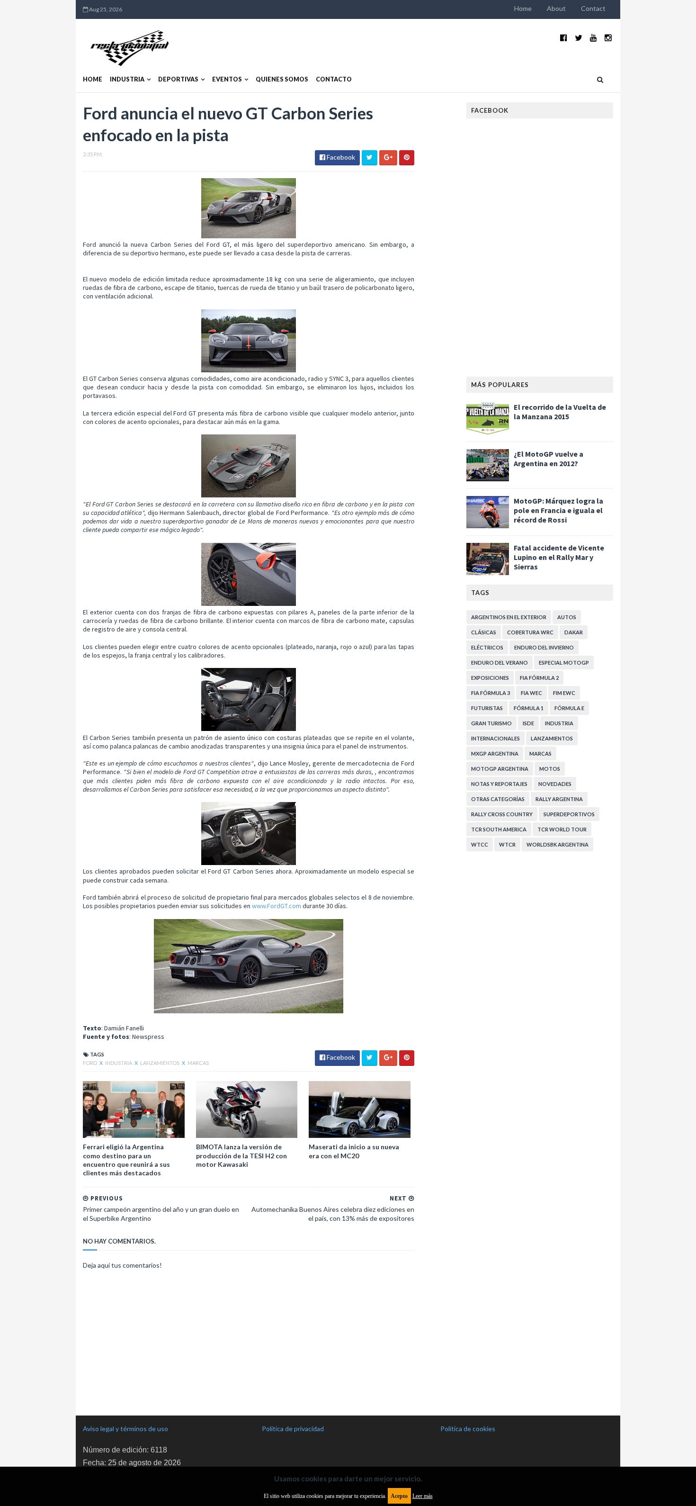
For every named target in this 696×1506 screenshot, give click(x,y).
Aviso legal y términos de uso (125, 1429)
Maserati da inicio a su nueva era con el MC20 (354, 1151)
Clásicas (483, 632)
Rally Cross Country (502, 814)
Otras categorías (498, 799)
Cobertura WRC (530, 632)
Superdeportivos (569, 814)
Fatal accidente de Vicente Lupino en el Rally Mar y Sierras (559, 557)
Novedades (554, 784)
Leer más (422, 1496)
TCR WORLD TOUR (562, 829)
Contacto (334, 79)
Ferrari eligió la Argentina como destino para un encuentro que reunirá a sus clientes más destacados (126, 1160)
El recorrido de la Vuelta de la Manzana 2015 (560, 411)
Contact (593, 8)
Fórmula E (569, 708)
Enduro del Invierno (544, 647)
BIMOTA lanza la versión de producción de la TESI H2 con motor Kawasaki (241, 1155)
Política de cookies (467, 1429)
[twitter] (578, 37)
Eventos (227, 79)
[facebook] (564, 37)
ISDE (528, 723)
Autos (566, 617)
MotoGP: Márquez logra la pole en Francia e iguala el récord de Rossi (558, 510)
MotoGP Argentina (499, 769)
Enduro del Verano (499, 662)
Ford (90, 1063)
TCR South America (498, 829)
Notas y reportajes (499, 784)
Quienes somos (282, 79)
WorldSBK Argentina (557, 844)
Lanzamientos (160, 1063)
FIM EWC (564, 693)
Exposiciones (490, 678)
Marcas (198, 1063)
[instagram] (608, 37)
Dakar (573, 632)
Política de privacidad (293, 1429)
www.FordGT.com (276, 906)
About (556, 8)
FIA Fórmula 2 (539, 678)
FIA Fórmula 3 (490, 693)
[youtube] (593, 37)
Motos (549, 769)
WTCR (507, 844)
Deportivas (178, 79)
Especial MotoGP (564, 662)
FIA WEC (531, 693)
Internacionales (495, 738)
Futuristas (487, 708)
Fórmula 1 (529, 708)
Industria (127, 79)
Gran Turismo (491, 723)
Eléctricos (487, 647)
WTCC (479, 844)
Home (523, 8)
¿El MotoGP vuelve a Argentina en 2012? (548, 458)
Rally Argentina (559, 799)
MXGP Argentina (494, 753)
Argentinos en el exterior (508, 617)
